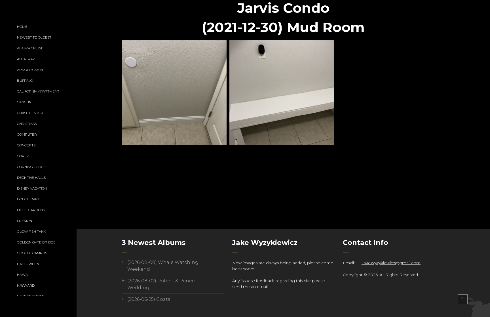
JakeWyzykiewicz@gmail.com (391, 262)
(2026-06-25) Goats (148, 299)
